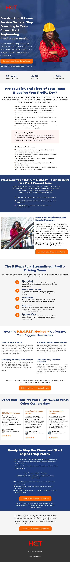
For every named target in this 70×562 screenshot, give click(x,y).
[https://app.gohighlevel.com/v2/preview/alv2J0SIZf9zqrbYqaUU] (35, 544)
